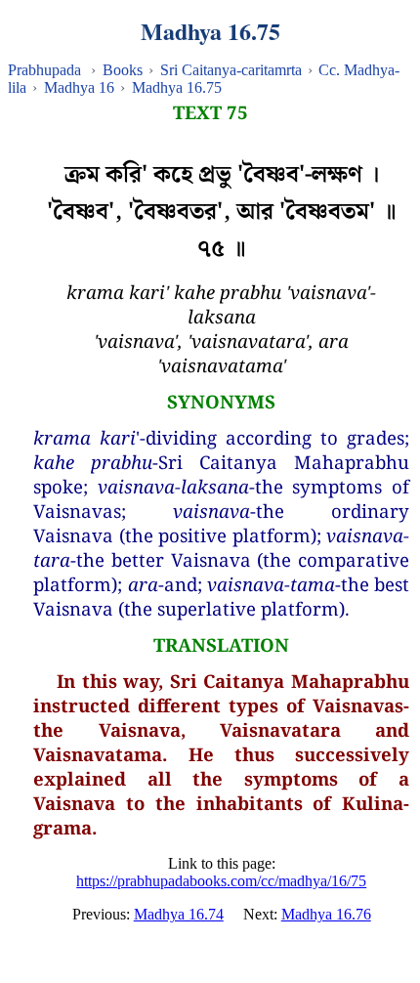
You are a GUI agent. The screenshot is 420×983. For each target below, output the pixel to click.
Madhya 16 (79, 87)
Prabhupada (44, 70)
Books (123, 70)
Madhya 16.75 (177, 87)
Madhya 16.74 (179, 914)
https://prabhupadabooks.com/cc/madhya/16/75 (221, 881)
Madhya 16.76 (326, 914)
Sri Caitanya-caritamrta (231, 70)
